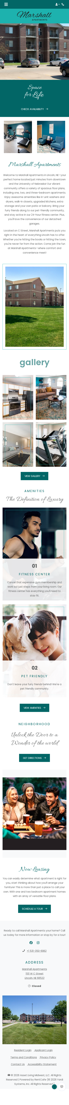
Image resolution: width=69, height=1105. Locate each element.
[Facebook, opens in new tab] (31, 943)
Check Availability (32, 109)
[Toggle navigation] (6, 4)
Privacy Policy (48, 1057)
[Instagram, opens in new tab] (38, 943)
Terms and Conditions (23, 1057)
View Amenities (33, 708)
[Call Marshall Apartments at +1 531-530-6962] (63, 4)
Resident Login (22, 1050)
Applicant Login (43, 1050)
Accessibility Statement (42, 1064)
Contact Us (18, 1064)
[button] (57, 4)
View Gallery (33, 476)
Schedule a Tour (32, 908)
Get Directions (32, 758)
